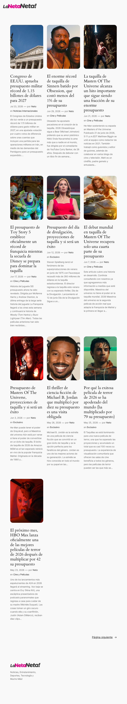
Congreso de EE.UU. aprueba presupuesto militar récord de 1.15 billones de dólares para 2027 (26, 88)
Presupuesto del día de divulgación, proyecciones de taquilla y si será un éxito (63, 237)
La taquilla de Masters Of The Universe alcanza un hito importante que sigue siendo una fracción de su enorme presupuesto (100, 93)
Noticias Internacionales (25, 111)
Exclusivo (54, 257)
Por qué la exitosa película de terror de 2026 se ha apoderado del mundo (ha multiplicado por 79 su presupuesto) (99, 402)
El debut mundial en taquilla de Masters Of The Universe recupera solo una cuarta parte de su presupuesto (99, 242)
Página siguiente (104, 637)
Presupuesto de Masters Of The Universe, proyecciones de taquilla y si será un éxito (26, 399)
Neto (33, 106)
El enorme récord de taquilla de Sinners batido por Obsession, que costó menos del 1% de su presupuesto (62, 91)
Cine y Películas (58, 115)
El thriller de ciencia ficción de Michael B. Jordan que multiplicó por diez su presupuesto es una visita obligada (63, 402)
